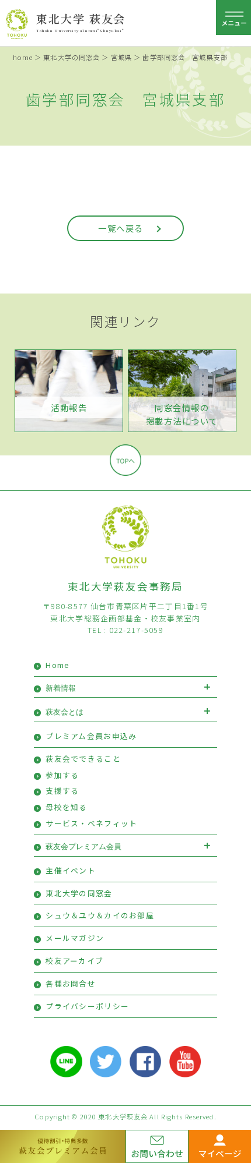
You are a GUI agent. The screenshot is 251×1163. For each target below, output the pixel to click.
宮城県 (121, 57)
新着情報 (61, 688)
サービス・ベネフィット (91, 823)
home (23, 57)
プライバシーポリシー (87, 1006)
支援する (62, 790)
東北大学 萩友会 (81, 18)
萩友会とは (64, 712)
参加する (62, 774)
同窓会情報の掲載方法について (182, 414)
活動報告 (69, 407)
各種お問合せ (71, 983)
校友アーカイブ (74, 960)
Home (57, 664)
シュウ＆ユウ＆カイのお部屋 (100, 915)
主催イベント (71, 870)
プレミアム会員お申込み (91, 735)
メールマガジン (75, 937)
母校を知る (66, 806)
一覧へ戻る (120, 228)
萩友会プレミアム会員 (83, 846)
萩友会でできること (83, 758)
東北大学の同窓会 (71, 57)
